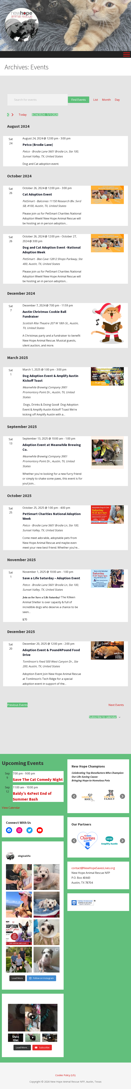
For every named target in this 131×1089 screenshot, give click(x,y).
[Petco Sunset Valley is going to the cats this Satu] (19, 932)
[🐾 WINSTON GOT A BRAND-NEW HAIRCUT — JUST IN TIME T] (47, 904)
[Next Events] (12, 114)
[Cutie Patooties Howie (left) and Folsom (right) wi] (47, 960)
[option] (87, 796)
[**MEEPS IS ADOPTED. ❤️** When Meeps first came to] (19, 877)
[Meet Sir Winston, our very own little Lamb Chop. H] (47, 877)
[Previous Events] (8, 114)
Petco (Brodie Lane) (38, 144)
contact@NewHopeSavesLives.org (93, 868)
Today (23, 114)
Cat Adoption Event (37, 194)
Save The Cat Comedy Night (38, 779)
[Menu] (126, 54)
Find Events (78, 100)
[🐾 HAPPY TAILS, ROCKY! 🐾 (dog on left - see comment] (19, 960)
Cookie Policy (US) (65, 1075)
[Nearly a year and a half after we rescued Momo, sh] (19, 904)
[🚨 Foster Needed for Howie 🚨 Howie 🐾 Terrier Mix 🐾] (47, 932)
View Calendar (11, 808)
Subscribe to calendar (103, 717)
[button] (74, 796)
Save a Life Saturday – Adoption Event (51, 578)
